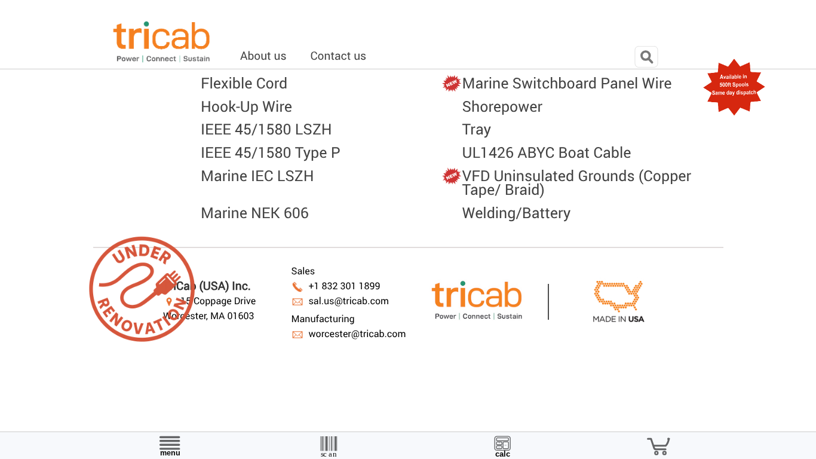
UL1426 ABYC (546, 152)
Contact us (338, 55)
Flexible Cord (244, 83)
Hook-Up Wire (246, 106)
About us (263, 55)
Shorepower (502, 106)
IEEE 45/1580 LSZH (266, 129)
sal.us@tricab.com (348, 301)
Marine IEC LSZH (257, 175)
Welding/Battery (516, 212)
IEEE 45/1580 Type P (270, 152)
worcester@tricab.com (357, 334)
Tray (476, 129)
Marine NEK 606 (255, 212)
